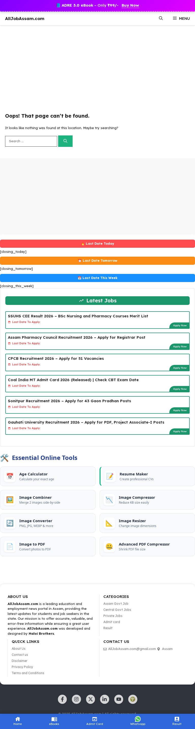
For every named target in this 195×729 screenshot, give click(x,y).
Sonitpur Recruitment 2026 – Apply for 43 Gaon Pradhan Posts (69, 400)
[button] (161, 18)
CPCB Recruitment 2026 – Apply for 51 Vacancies (56, 358)
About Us (18, 648)
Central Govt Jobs (117, 610)
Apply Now (180, 325)
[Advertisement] (97, 65)
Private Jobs (112, 616)
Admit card (111, 622)
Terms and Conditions (28, 673)
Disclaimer (19, 661)
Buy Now (130, 5)
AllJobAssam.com (24, 18)
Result (107, 628)
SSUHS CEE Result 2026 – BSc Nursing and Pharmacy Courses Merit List (78, 316)
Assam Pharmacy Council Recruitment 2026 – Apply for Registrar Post (76, 337)
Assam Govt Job (115, 604)
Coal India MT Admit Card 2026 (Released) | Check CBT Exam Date (73, 379)
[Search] (65, 141)
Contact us (20, 655)
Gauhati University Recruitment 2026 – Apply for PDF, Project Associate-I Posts (86, 422)
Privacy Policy (22, 667)
